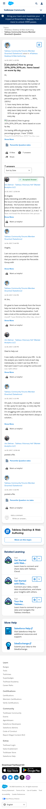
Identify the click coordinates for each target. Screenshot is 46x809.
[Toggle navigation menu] (41, 10)
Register (30, 19)
